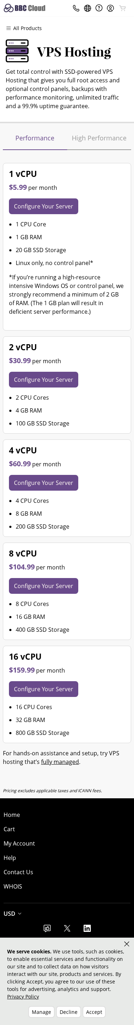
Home (12, 815)
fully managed (60, 762)
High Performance (99, 138)
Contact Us (18, 872)
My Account (19, 843)
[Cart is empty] (122, 8)
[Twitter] (67, 930)
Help (10, 858)
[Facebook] (47, 930)
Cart (9, 829)
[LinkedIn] (87, 930)
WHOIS (13, 886)
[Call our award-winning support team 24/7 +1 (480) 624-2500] (99, 8)
